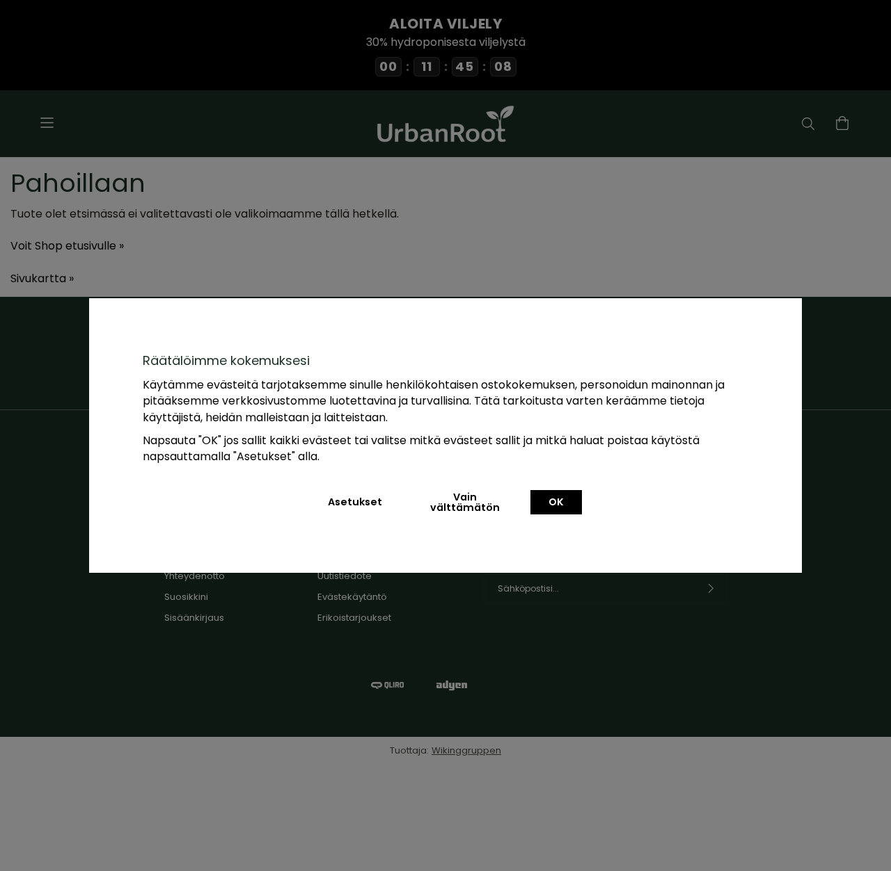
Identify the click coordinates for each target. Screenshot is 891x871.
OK (556, 502)
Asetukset (355, 502)
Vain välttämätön (465, 502)
